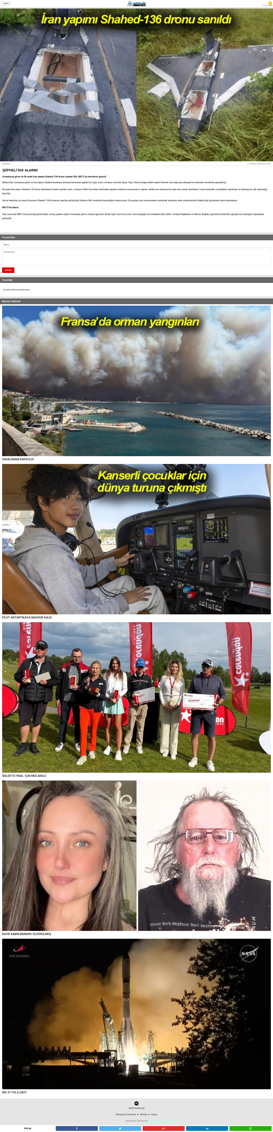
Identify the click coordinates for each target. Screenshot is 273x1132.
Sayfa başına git (136, 1108)
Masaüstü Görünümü (126, 1114)
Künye (154, 1114)
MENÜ (6, 3)
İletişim (143, 1114)
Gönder (8, 270)
